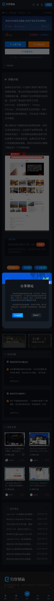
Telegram (17, 315)
